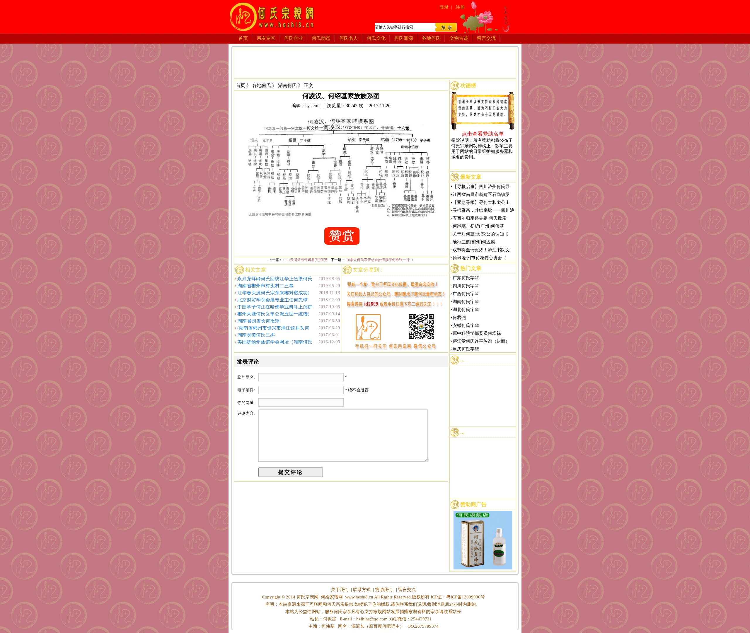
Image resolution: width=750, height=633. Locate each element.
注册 (460, 7)
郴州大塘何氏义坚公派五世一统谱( (273, 313)
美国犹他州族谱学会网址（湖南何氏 (274, 341)
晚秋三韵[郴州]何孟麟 (474, 242)
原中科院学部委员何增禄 (477, 333)
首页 (243, 38)
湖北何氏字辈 (466, 309)
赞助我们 (384, 589)
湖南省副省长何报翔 (258, 320)
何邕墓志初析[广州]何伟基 (478, 226)
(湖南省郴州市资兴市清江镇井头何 (273, 327)
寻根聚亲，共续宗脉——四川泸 (483, 210)
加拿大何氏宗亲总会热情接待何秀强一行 (378, 260)
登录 (444, 7)
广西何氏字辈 (466, 293)
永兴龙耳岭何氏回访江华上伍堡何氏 (274, 278)
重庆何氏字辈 (466, 349)
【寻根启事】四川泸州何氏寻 (481, 186)
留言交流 (486, 38)
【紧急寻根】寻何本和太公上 (481, 202)
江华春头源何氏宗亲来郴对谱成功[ (273, 292)
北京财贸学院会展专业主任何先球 (272, 299)
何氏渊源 (403, 38)
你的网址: (246, 402)
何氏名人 (348, 38)
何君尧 (459, 317)
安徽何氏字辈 (466, 325)
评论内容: (246, 413)
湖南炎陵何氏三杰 (256, 334)
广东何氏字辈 (466, 278)
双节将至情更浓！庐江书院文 (481, 250)
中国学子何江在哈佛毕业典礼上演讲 (274, 306)
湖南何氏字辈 (466, 301)
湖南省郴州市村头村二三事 (265, 285)
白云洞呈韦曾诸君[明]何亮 (307, 260)
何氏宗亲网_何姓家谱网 (319, 597)
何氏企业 (293, 38)
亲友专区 (266, 38)
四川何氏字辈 (466, 286)
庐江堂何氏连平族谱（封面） (481, 341)
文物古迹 (458, 38)
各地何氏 (431, 38)
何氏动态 (321, 38)
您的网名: (246, 377)
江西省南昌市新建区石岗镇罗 (481, 194)
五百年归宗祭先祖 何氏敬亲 (480, 218)
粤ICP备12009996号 (465, 597)
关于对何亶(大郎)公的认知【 (480, 234)
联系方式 (362, 589)
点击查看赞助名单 (483, 133)
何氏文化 (376, 38)
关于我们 (340, 589)
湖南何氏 (287, 85)
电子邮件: (246, 390)
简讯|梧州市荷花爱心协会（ (479, 257)
